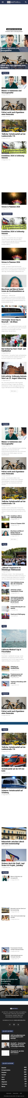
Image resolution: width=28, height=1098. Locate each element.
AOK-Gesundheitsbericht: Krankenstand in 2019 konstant (18, 1036)
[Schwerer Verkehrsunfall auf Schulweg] (14, 782)
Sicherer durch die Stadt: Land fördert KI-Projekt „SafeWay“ (13, 864)
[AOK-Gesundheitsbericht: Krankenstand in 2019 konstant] (5, 1037)
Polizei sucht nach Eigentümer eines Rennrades (13, 113)
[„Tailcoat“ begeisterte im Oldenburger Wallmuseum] (14, 557)
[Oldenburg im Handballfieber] (5, 668)
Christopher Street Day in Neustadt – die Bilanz (11, 321)
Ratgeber (4, 87)
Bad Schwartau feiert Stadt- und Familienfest (14, 350)
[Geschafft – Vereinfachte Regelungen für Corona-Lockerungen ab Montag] (5, 1045)
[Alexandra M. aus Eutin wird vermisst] (5, 1053)
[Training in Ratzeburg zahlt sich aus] (5, 683)
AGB (21, 1093)
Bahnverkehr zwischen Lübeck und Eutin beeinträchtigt (13, 843)
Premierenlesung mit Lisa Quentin (18, 607)
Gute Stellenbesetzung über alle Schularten (17, 583)
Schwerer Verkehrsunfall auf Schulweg (12, 791)
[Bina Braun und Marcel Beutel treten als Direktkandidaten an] (14, 281)
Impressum (8, 1093)
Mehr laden (13, 391)
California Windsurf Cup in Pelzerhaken (11, 651)
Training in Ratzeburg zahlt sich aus (18, 682)
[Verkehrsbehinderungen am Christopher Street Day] (5, 957)
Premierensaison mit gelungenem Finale (17, 675)
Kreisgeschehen (5, 153)
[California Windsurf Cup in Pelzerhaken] (14, 638)
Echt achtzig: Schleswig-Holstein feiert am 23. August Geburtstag (14, 377)
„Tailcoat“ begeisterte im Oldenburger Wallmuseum (11, 569)
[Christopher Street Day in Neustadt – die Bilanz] (14, 311)
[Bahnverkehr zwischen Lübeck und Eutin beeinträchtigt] (14, 833)
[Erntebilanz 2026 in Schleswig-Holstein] (14, 147)
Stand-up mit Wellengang (18, 614)
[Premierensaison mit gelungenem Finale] (5, 676)
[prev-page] (3, 621)
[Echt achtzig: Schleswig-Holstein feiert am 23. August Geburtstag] (14, 368)
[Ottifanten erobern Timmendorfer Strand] (5, 591)
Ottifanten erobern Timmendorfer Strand (17, 590)
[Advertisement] (14, 177)
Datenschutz (15, 1093)
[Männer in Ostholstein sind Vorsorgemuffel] (14, 47)
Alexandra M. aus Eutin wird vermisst (17, 1051)
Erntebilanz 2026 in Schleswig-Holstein (13, 157)
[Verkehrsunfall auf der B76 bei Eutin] (14, 760)
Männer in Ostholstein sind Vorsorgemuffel (11, 92)
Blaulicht (4, 109)
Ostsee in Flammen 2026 (14, 31)
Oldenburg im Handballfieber (15, 667)
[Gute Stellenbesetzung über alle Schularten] (5, 584)
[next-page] (5, 621)
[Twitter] (18, 1024)
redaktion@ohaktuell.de (19, 1020)
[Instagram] (14, 1024)
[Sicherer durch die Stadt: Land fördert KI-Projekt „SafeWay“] (14, 855)
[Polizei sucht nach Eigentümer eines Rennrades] (14, 64)
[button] (2, 2)
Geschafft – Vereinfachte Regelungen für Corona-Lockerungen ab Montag (18, 1044)
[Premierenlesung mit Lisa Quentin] (5, 608)
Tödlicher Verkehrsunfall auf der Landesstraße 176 (14, 135)
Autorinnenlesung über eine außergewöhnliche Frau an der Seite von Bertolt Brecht (17, 599)
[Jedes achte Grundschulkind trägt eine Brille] (5, 918)
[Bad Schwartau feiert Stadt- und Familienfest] (14, 340)
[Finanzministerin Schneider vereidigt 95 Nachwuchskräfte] (5, 950)
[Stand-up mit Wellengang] (5, 616)
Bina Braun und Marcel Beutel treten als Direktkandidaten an (13, 290)
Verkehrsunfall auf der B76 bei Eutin (13, 770)
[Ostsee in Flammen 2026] (14, 198)
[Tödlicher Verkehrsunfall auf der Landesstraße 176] (14, 126)
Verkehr (3, 766)
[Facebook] (9, 1024)
